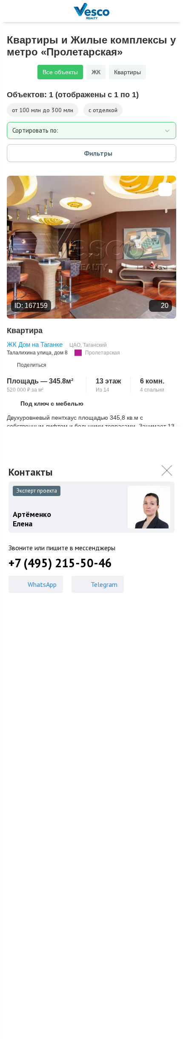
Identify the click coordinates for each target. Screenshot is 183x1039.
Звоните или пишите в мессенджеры (62, 547)
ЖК (96, 72)
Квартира (25, 330)
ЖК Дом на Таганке (35, 344)
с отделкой (103, 110)
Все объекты (60, 72)
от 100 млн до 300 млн (42, 110)
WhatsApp (42, 584)
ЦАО (74, 345)
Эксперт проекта (36, 490)
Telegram (104, 584)
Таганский (95, 345)
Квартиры (127, 72)
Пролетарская (102, 353)
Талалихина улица (29, 353)
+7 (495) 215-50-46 (60, 563)
